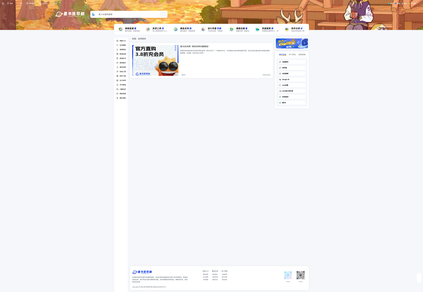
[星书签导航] (142, 273)
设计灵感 (214, 28)
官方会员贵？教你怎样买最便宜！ (195, 46)
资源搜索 (267, 28)
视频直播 (130, 28)
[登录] (420, 4)
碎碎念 (184, 75)
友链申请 (215, 277)
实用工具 (158, 28)
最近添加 (282, 55)
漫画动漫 (242, 28)
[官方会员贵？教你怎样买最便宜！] (155, 60)
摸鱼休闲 (186, 28)
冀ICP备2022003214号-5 (158, 287)
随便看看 (302, 55)
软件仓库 (297, 28)
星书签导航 (147, 287)
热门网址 (292, 55)
